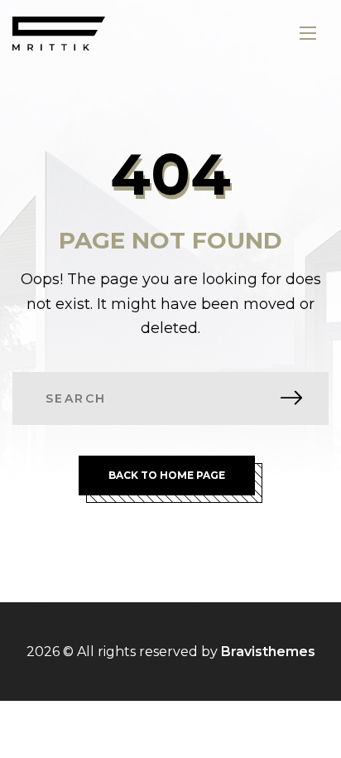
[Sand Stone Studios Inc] (58, 34)
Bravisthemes (268, 651)
